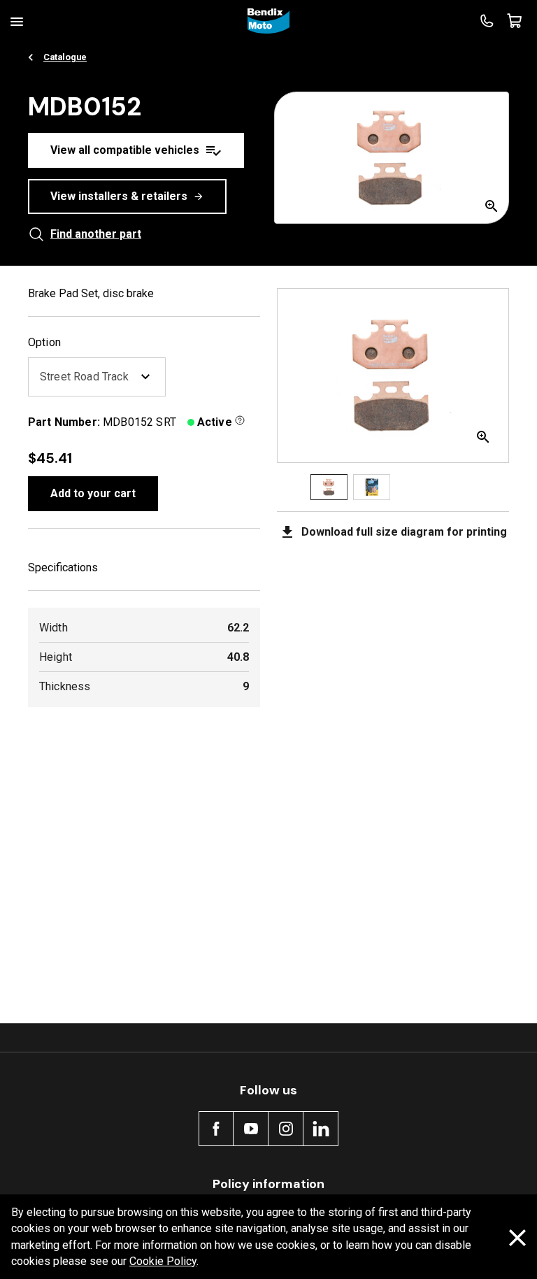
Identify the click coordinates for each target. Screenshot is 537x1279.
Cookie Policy (162, 1261)
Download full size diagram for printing (404, 531)
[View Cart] (514, 21)
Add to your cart (93, 493)
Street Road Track (84, 376)
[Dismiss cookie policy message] (517, 1237)
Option (44, 342)
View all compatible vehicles (124, 150)
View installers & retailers (118, 196)
